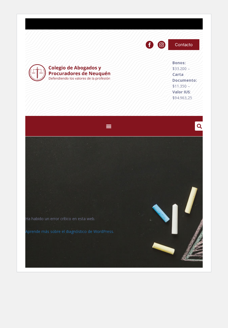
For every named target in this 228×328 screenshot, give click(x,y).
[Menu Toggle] (108, 126)
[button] (199, 126)
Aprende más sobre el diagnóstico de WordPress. (69, 231)
